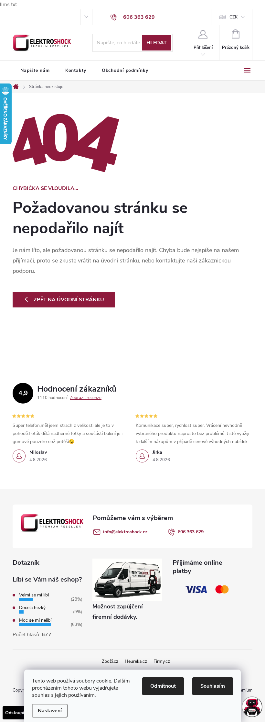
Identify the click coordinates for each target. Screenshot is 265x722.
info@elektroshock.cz (125, 532)
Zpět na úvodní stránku (69, 299)
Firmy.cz (162, 661)
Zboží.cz (110, 661)
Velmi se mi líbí (34, 595)
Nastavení (50, 710)
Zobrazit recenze (85, 398)
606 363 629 (191, 532)
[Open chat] (252, 706)
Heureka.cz (136, 661)
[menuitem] (35, 71)
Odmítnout (163, 686)
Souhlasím (212, 686)
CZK (233, 17)
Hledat (156, 42)
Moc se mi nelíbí (35, 620)
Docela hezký (32, 608)
